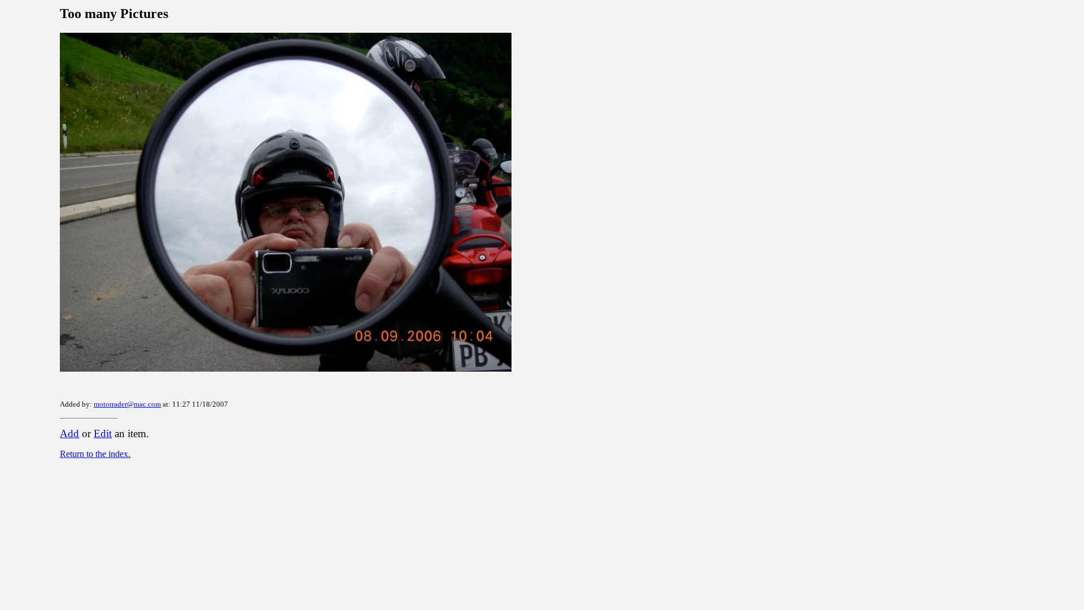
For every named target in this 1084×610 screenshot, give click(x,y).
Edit (103, 433)
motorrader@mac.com (127, 404)
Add (69, 433)
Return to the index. (95, 454)
